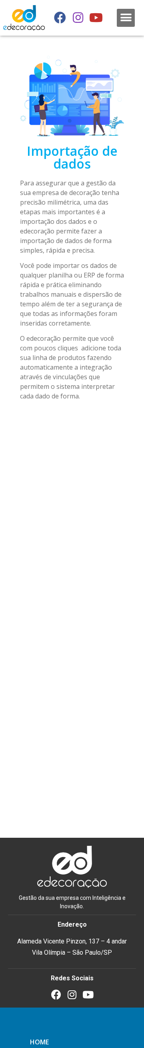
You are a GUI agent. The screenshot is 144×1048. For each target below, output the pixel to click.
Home (39, 1042)
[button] (126, 18)
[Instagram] (78, 18)
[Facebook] (60, 18)
